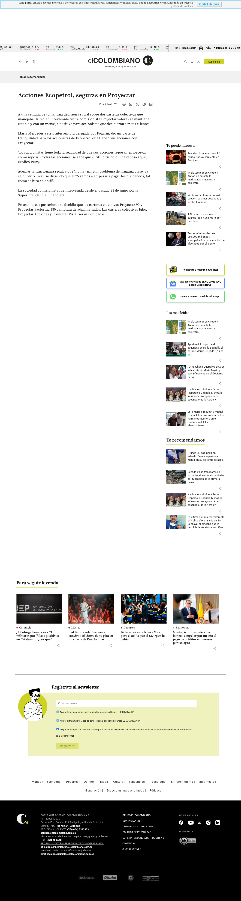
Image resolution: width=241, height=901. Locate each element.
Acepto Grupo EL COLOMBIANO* (96, 712)
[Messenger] (124, 104)
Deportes (129, 627)
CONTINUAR (209, 4)
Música (75, 627)
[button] (220, 166)
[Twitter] (137, 104)
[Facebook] (144, 104)
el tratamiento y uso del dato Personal (85, 721)
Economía (182, 627)
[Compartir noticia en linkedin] (150, 104)
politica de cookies (182, 6)
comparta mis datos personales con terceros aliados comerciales (125, 729)
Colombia (25, 627)
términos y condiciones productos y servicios (88, 712)
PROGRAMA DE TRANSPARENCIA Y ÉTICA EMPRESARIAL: (72, 843)
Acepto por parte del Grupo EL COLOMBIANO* (99, 721)
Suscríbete (214, 61)
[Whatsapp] (130, 104)
